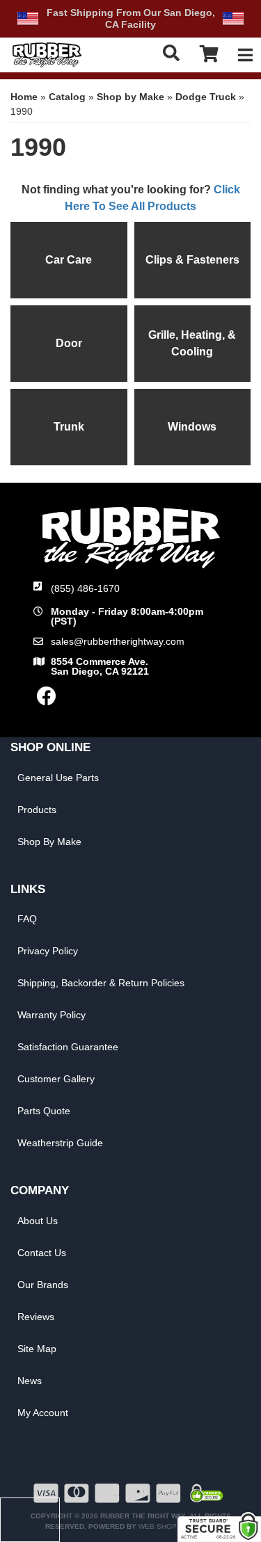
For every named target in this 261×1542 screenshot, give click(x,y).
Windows (192, 427)
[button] (172, 53)
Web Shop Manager (176, 1526)
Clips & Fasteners (192, 260)
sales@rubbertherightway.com (117, 641)
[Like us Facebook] (46, 699)
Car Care (68, 260)
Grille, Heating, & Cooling (192, 343)
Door (69, 343)
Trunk (69, 427)
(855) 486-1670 (85, 588)
